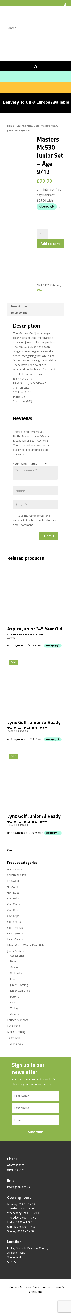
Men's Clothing (16, 1032)
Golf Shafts (14, 922)
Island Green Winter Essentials (25, 945)
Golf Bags (13, 892)
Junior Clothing (19, 985)
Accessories (14, 869)
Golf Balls (13, 898)
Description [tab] (19, 306)
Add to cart (50, 243)
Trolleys (15, 1008)
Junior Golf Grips (20, 990)
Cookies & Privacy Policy (24, 1287)
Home (10, 125)
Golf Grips (13, 916)
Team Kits (13, 1037)
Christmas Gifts (16, 875)
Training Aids (15, 1043)
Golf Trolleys (15, 927)
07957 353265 (16, 1165)
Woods (14, 1014)
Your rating (21, 463)
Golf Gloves (14, 910)
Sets (36, 125)
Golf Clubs (13, 904)
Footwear (13, 880)
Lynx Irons (13, 1026)
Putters (14, 996)
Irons (13, 979)
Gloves (14, 967)
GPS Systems (15, 933)
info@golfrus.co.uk (18, 1187)
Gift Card (12, 886)
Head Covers (15, 939)
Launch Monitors (17, 1020)
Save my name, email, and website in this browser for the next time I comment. (34, 520)
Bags (13, 961)
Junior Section (24, 125)
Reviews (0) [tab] (19, 313)
